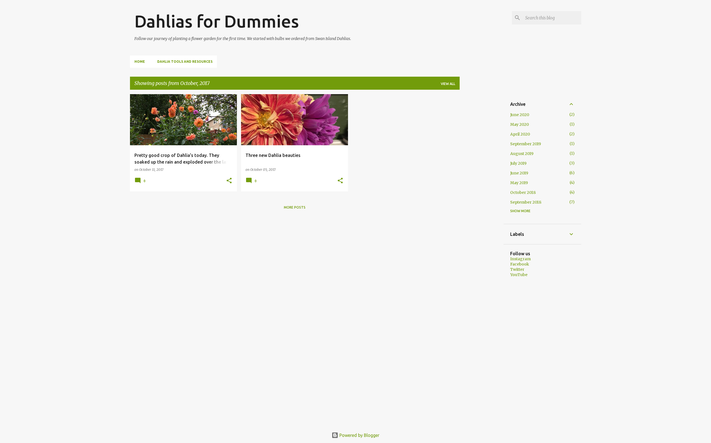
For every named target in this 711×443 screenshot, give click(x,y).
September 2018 (525, 202)
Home (139, 61)
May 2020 (519, 124)
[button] (229, 181)
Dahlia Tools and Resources (184, 61)
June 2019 (519, 173)
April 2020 (520, 134)
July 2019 (518, 163)
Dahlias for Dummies (216, 21)
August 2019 (522, 153)
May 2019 (519, 182)
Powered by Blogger (358, 435)
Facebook (519, 264)
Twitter (517, 269)
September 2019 (525, 143)
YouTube (518, 274)
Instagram (520, 258)
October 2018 (523, 192)
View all (448, 84)
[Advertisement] (481, 177)
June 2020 (519, 114)
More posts (295, 207)
